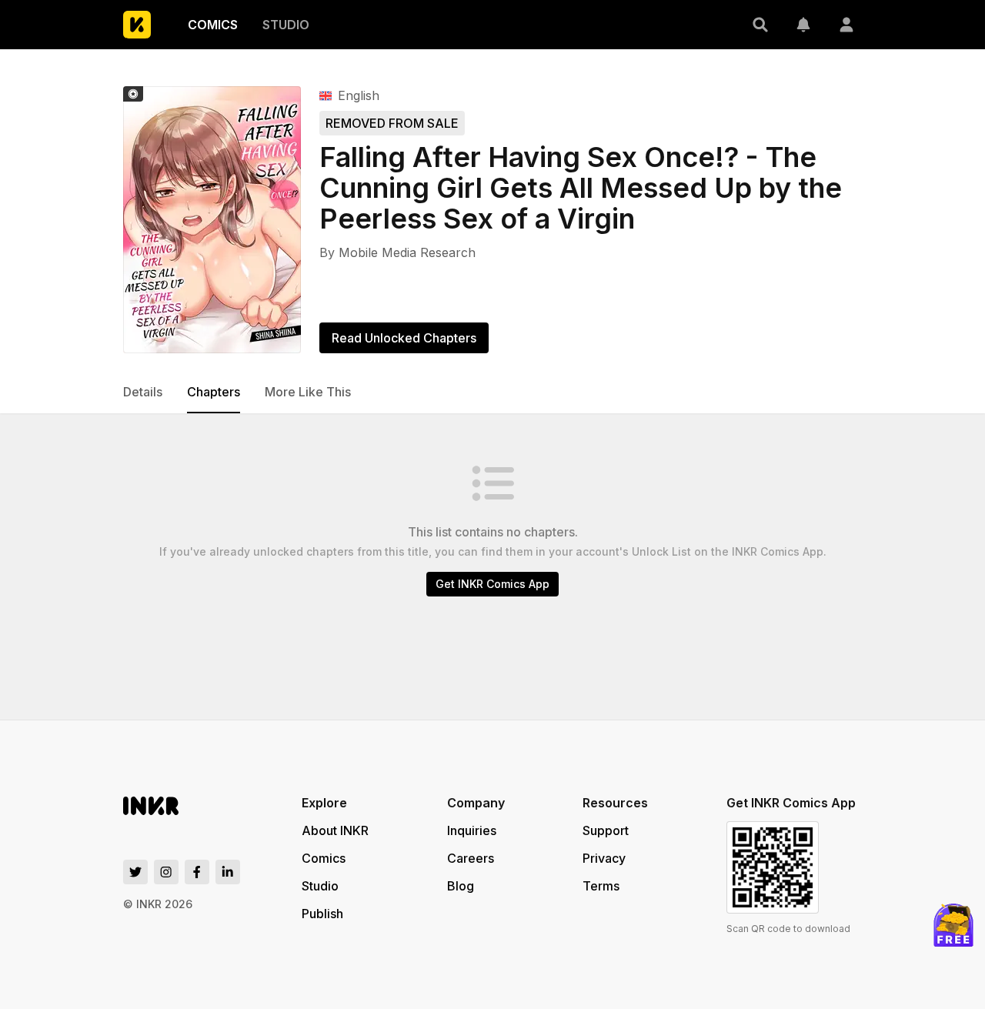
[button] (760, 24)
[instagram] (166, 872)
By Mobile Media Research (397, 252)
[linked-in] (227, 872)
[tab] (142, 392)
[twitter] (135, 872)
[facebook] (197, 872)
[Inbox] (803, 24)
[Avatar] (846, 24)
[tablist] (492, 392)
